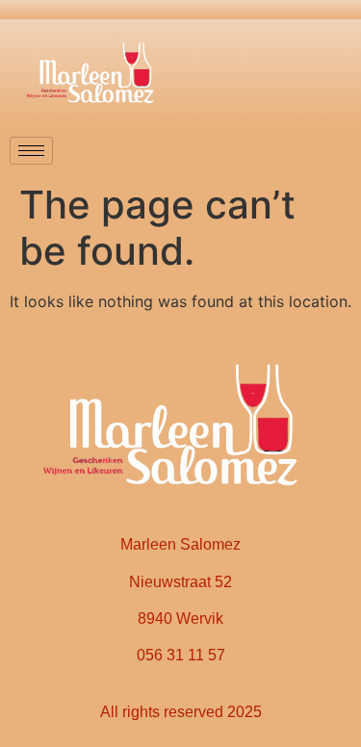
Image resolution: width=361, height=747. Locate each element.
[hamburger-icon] (31, 151)
